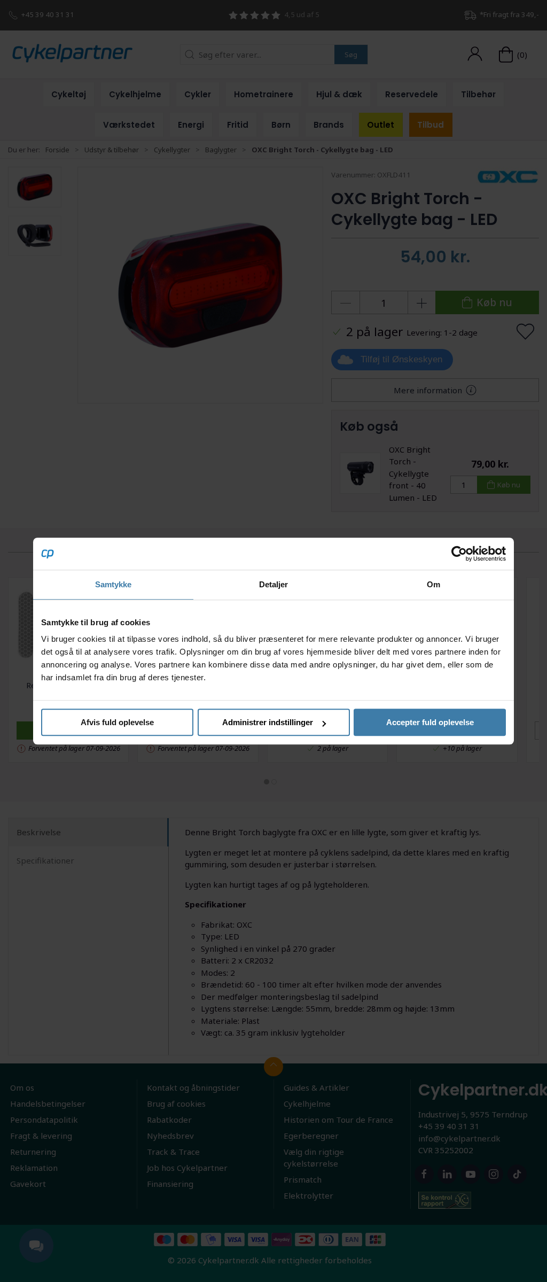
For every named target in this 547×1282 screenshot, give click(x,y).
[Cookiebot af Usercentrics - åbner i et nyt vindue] (459, 554)
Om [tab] (433, 584)
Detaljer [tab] (273, 584)
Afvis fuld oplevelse (117, 722)
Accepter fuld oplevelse (430, 722)
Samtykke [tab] (113, 584)
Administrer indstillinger (267, 722)
